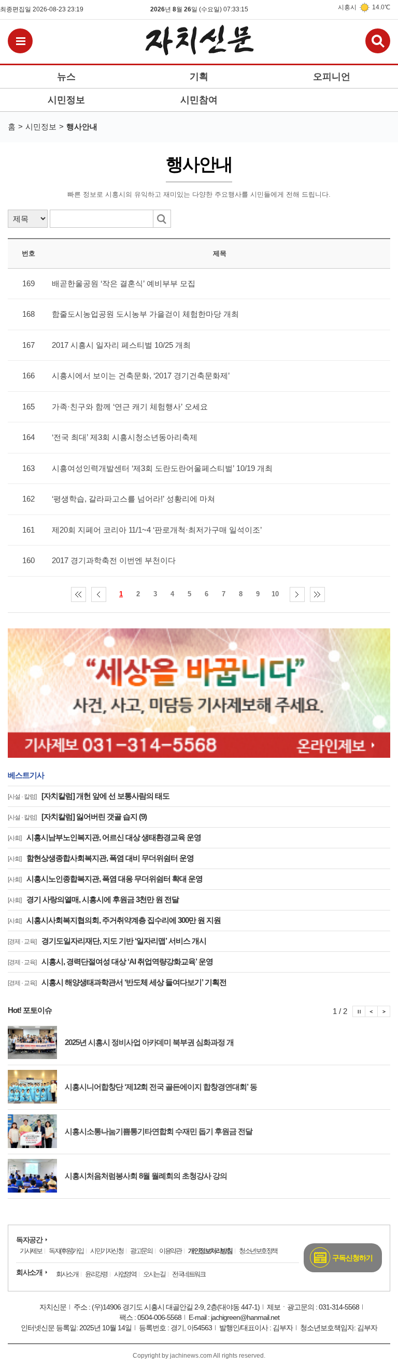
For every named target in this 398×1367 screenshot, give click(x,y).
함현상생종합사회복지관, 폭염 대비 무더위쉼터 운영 (101, 858)
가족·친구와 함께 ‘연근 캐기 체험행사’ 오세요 (130, 406)
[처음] (78, 594)
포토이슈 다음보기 (384, 1011)
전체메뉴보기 (20, 40)
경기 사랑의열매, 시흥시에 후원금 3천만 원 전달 (93, 899)
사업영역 (125, 1274)
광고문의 (141, 1251)
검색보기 (377, 40)
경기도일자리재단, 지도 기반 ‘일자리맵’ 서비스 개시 (107, 940)
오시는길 (154, 1274)
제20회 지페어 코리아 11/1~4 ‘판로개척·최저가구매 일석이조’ (157, 529)
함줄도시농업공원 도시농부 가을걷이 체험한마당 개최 (145, 314)
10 (275, 594)
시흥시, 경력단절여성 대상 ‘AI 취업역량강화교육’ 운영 (110, 961)
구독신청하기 (352, 1258)
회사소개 (29, 1272)
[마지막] (317, 594)
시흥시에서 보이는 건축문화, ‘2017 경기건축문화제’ (141, 375)
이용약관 (170, 1251)
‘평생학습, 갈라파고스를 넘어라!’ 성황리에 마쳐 (133, 498)
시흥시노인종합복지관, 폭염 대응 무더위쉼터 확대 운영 (105, 878)
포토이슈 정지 (358, 1011)
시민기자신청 (106, 1251)
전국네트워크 (188, 1274)
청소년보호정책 (258, 1251)
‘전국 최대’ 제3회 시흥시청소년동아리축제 (124, 437)
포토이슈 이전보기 (371, 1011)
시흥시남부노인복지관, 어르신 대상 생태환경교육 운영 (104, 837)
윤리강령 (96, 1274)
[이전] (98, 594)
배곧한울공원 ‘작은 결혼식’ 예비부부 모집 (123, 283)
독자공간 (29, 1240)
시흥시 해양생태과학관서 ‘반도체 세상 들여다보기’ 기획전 (117, 982)
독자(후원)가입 (66, 1251)
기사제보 (30, 1251)
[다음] (297, 594)
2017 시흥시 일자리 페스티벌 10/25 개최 (121, 345)
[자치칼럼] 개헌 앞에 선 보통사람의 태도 (88, 795)
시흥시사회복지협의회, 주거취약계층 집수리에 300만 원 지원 (114, 920)
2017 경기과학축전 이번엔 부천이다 (114, 560)
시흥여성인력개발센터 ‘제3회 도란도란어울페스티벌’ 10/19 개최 (162, 468)
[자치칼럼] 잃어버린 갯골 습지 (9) (77, 816)
